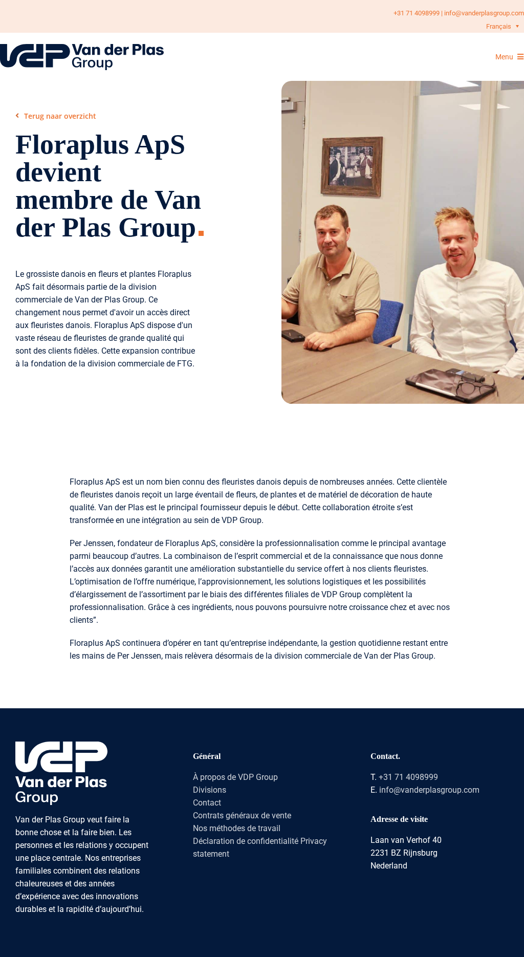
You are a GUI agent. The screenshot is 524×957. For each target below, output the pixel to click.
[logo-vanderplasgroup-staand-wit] (61, 745)
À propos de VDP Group (235, 777)
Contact (207, 803)
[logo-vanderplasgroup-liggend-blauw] (82, 48)
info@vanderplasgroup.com (484, 13)
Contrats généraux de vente (242, 815)
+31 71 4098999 (417, 13)
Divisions (209, 790)
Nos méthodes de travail (236, 828)
